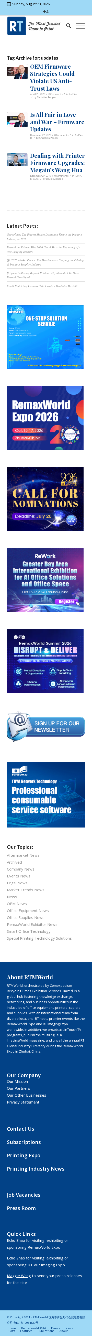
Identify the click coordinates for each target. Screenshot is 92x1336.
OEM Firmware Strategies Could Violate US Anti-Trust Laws (52, 77)
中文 (46, 11)
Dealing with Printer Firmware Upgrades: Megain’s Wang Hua (57, 163)
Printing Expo (23, 1155)
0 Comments (56, 94)
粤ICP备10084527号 (25, 1322)
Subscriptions (24, 1142)
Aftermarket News (23, 855)
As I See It (74, 94)
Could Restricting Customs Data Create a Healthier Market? (42, 286)
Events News (18, 875)
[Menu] (78, 26)
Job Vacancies (23, 1194)
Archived (14, 862)
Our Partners (18, 1088)
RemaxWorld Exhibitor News (32, 924)
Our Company (24, 1075)
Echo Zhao (16, 1240)
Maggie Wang (19, 1275)
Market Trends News (25, 889)
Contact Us (20, 1128)
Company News (20, 869)
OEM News (17, 903)
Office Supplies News (25, 917)
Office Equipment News (28, 910)
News (12, 896)
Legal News (17, 882)
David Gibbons (54, 179)
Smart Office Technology (29, 931)
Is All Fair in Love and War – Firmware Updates (57, 122)
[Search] (66, 26)
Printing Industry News (35, 1168)
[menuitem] (66, 26)
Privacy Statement (23, 1102)
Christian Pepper (46, 97)
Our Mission (17, 1081)
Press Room (21, 1208)
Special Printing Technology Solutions (39, 938)
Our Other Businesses (26, 1095)
